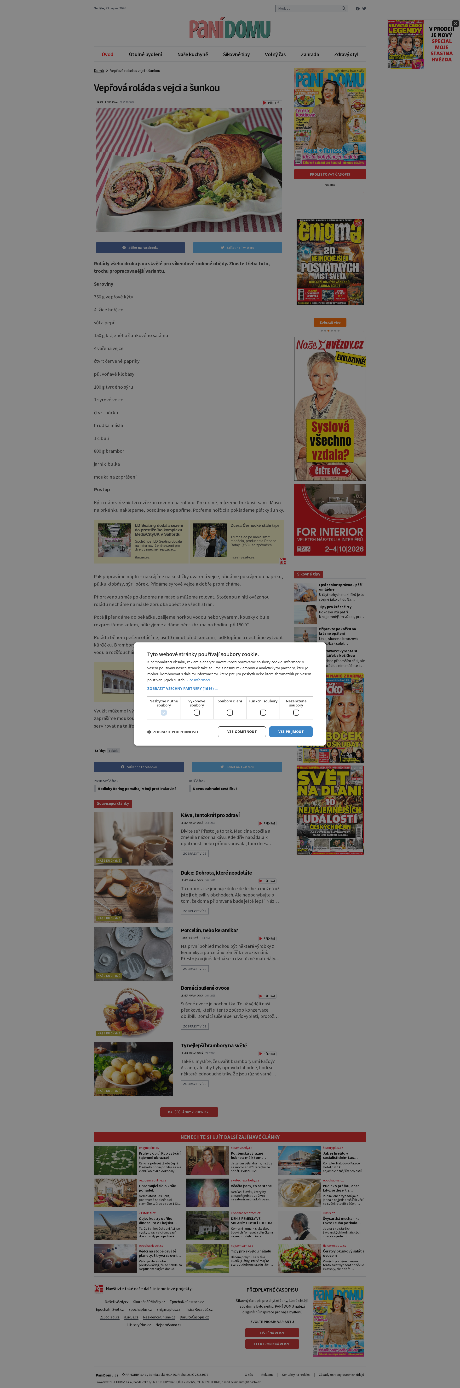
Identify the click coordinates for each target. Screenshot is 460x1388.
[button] (230, 688)
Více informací (198, 679)
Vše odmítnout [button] (242, 731)
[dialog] (230, 694)
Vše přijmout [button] (291, 731)
